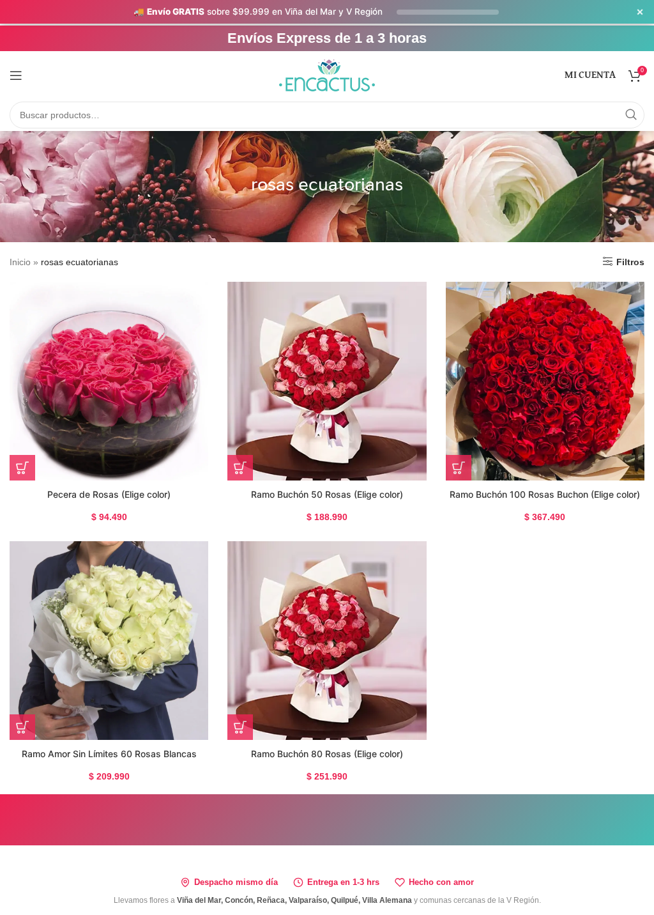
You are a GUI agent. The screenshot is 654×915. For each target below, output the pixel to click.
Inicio (20, 262)
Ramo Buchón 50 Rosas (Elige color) (327, 494)
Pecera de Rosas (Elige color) (109, 494)
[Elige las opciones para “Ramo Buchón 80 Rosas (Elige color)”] (240, 727)
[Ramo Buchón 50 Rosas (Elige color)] (326, 381)
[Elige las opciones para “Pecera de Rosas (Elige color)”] (22, 468)
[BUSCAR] (631, 115)
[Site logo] (327, 74)
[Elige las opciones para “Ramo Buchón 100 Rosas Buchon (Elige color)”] (458, 468)
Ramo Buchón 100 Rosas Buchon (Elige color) (545, 494)
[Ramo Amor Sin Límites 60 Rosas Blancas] (109, 640)
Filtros (630, 262)
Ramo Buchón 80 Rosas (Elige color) (327, 753)
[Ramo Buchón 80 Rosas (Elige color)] (326, 640)
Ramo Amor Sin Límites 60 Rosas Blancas (109, 753)
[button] (22, 727)
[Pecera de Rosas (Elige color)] (109, 381)
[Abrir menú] (16, 75)
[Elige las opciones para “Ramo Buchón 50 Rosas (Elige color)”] (240, 468)
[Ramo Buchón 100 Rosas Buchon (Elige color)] (545, 381)
